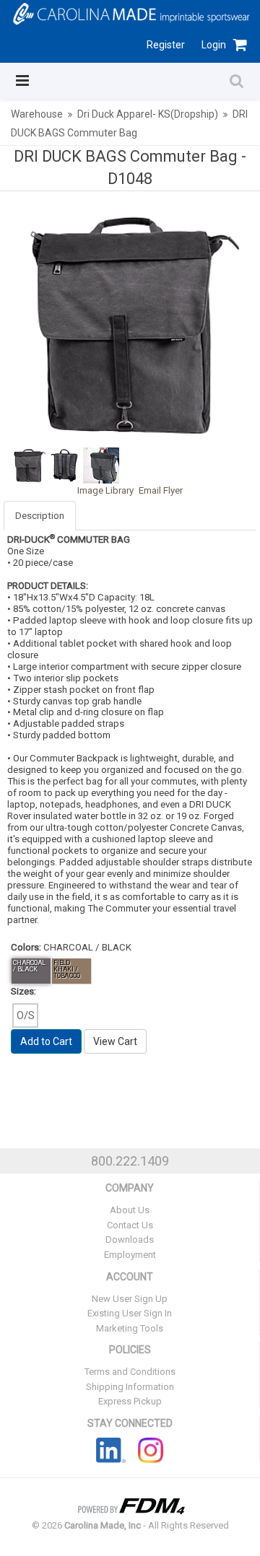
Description (39, 515)
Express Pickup (130, 1401)
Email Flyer (161, 490)
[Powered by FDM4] (130, 1504)
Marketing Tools (129, 1328)
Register (166, 45)
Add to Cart (46, 1041)
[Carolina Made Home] (130, 13)
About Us (130, 1210)
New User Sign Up (130, 1298)
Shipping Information (130, 1386)
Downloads (129, 1239)
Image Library (105, 490)
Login (214, 45)
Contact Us (130, 1225)
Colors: (26, 947)
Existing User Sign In (129, 1313)
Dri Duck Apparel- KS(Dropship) (147, 114)
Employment (130, 1254)
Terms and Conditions (130, 1371)
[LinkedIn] (111, 1449)
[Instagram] (150, 1449)
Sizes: (23, 991)
